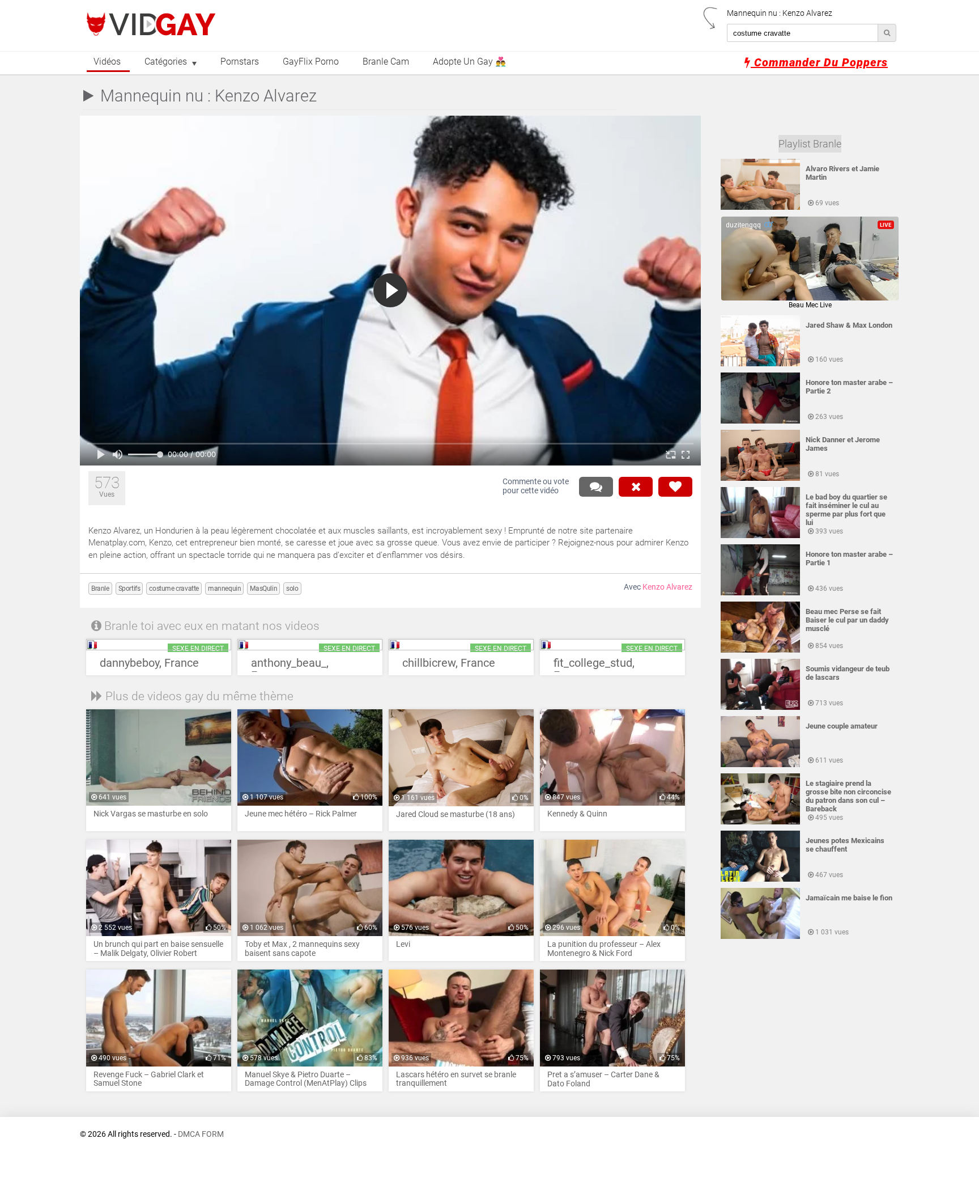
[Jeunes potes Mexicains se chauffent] (760, 879)
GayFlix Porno (311, 62)
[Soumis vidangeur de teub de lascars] (760, 708)
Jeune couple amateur (842, 726)
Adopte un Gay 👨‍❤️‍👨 (469, 62)
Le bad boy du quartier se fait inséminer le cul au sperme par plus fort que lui (846, 510)
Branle (100, 588)
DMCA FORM (201, 1134)
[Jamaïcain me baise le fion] (760, 937)
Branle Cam (386, 62)
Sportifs (129, 588)
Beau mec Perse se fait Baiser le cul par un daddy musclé (847, 620)
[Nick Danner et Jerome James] (760, 479)
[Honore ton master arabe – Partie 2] (760, 421)
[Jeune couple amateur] (760, 765)
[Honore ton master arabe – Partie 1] (760, 593)
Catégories (165, 62)
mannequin (224, 588)
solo (292, 588)
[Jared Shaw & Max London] (760, 364)
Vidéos (107, 62)
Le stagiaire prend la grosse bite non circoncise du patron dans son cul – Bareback (848, 796)
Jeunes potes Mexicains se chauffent (845, 844)
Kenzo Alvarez (667, 587)
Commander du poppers (819, 62)
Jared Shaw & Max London (849, 325)
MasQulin (263, 588)
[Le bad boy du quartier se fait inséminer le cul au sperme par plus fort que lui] (760, 536)
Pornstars (239, 62)
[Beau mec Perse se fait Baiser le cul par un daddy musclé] (760, 650)
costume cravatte (174, 588)
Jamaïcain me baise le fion (849, 898)
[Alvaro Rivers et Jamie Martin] (760, 207)
